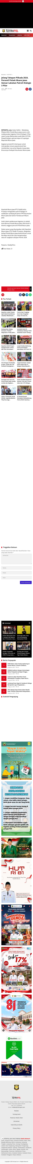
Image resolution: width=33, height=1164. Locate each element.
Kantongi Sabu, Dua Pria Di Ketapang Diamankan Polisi (23, 637)
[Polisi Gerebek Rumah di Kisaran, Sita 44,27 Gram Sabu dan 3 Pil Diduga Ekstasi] (24, 373)
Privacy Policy (16, 1128)
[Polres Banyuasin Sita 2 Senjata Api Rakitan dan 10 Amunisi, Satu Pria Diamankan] (9, 630)
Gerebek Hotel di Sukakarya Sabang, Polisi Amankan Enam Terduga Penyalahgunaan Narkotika (24, 330)
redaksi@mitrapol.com (18, 1107)
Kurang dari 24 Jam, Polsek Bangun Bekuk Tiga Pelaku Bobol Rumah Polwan (23, 653)
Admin (2, 88)
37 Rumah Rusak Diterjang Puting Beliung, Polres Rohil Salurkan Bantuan (24, 398)
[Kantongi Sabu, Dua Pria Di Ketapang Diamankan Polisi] (23, 630)
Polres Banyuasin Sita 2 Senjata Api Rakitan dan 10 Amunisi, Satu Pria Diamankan (9, 637)
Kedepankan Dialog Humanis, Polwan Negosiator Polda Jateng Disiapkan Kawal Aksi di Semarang (8, 330)
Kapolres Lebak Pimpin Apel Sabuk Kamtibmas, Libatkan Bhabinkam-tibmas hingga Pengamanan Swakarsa (8, 313)
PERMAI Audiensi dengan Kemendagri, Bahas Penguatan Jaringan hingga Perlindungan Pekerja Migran (19, 671)
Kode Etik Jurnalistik (16, 1125)
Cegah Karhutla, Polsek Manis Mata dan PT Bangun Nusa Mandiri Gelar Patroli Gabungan (24, 364)
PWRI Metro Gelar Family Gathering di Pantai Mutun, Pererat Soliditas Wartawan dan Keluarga (18, 664)
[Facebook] (20, 294)
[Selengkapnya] (29, 623)
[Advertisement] (16, 15)
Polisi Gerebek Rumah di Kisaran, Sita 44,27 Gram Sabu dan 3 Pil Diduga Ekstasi (24, 381)
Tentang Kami (16, 1114)
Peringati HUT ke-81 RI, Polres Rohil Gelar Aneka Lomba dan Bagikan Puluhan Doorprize (8, 381)
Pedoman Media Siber (16, 1118)
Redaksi (16, 1111)
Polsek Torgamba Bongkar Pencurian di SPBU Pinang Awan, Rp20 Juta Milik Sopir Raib (9, 653)
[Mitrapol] (10, 30)
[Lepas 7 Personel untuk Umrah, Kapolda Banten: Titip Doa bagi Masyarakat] (8, 390)
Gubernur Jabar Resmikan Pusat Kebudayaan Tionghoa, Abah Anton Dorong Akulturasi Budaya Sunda (18, 677)
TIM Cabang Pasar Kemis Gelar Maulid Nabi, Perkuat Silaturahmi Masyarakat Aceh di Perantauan (19, 690)
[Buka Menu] (28, 31)
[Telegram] (26, 294)
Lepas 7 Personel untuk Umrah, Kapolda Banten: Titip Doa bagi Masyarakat (8, 398)
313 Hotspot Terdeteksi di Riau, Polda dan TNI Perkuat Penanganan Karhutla (8, 364)
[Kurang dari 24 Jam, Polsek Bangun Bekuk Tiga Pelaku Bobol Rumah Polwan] (23, 646)
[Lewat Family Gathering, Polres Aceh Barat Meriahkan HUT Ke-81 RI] (24, 339)
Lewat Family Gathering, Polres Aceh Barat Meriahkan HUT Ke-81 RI (24, 347)
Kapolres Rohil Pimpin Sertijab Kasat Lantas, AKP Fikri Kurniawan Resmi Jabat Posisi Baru (8, 347)
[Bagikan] (30, 89)
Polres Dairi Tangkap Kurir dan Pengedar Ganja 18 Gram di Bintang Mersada (23, 313)
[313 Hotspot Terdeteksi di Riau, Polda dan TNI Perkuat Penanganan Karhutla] (8, 356)
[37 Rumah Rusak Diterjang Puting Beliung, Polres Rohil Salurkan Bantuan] (24, 390)
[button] (31, 31)
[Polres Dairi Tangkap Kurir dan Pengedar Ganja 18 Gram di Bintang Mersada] (24, 306)
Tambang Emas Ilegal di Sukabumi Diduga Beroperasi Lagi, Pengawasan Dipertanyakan (20, 684)
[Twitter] (23, 294)
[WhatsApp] (30, 294)
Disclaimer (17, 1121)
